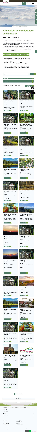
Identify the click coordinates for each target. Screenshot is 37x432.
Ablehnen (26, 431)
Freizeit (4, 413)
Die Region (5, 409)
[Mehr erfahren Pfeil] (10, 110)
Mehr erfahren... (33, 431)
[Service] (33, 417)
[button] (18, 78)
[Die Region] (33, 410)
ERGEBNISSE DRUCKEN (28, 86)
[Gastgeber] (33, 412)
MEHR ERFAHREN (7, 110)
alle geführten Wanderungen (23, 26)
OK (29, 431)
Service (4, 416)
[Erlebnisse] (33, 415)
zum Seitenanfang (18, 398)
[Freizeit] (33, 414)
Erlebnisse (5, 415)
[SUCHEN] (32, 74)
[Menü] (32, 3)
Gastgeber (5, 411)
